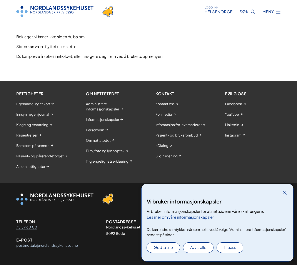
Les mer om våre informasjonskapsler (180, 217)
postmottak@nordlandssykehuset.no (47, 245)
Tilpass (230, 247)
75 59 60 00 (26, 227)
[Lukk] (284, 192)
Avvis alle (198, 247)
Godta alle (163, 247)
